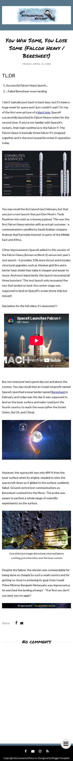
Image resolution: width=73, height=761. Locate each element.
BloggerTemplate (61, 758)
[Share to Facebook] (16, 623)
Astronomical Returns (25, 758)
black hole (44, 112)
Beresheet (59, 392)
